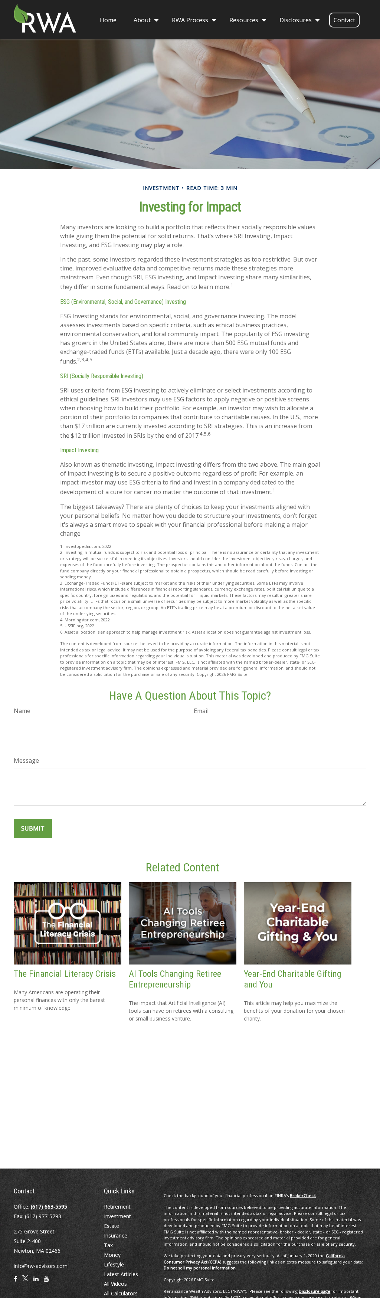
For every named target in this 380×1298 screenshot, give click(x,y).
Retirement (117, 1206)
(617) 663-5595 (49, 1206)
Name (22, 711)
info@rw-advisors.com (41, 1265)
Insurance (115, 1235)
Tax (108, 1245)
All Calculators (121, 1293)
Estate (111, 1225)
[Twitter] (25, 1281)
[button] (108, 19)
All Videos (115, 1283)
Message (26, 760)
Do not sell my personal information (200, 1268)
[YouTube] (46, 1281)
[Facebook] (15, 1281)
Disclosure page (314, 1291)
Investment (117, 1216)
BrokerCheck (303, 1195)
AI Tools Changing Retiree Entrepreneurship (175, 979)
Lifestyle (114, 1264)
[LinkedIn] (36, 1281)
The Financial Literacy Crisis (65, 974)
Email (201, 711)
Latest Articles (121, 1274)
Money (112, 1254)
